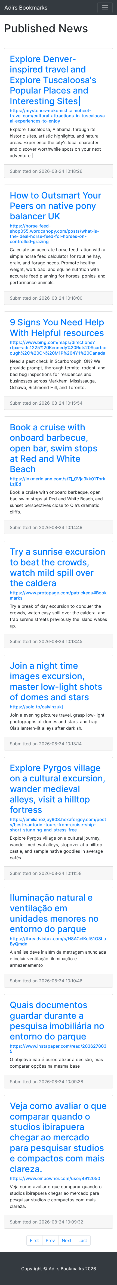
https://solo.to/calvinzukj (36, 706)
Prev (50, 1240)
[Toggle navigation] (105, 7)
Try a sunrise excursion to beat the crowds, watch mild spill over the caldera (57, 567)
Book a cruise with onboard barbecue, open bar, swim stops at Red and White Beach (53, 448)
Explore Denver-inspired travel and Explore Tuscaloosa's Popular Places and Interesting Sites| (53, 80)
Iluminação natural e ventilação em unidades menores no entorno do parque (54, 913)
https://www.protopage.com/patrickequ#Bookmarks (58, 595)
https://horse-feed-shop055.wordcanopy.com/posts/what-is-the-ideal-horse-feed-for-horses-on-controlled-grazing (54, 233)
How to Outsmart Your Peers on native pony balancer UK (55, 206)
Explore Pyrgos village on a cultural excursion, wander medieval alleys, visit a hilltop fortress (57, 789)
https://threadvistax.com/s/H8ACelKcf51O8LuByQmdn (58, 941)
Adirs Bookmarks (25, 7)
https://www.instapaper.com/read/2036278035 (58, 1048)
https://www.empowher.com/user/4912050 (55, 1178)
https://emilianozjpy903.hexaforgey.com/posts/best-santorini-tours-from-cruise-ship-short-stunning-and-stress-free (58, 825)
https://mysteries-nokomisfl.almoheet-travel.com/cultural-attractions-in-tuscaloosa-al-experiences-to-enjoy (58, 116)
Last (82, 1240)
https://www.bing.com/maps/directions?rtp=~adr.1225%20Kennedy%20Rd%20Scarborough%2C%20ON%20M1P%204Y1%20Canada (58, 347)
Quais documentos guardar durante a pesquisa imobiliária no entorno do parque (57, 1021)
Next (67, 1240)
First (34, 1240)
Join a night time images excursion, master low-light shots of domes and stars (56, 681)
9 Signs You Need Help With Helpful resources (57, 327)
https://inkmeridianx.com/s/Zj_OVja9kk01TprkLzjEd (57, 481)
